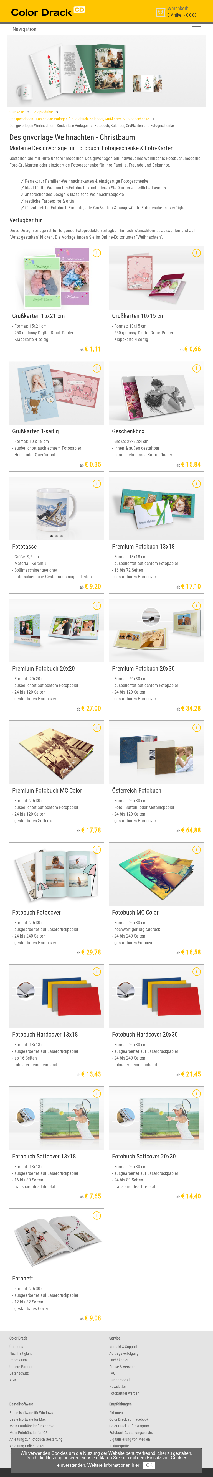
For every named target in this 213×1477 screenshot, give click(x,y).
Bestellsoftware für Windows (31, 1412)
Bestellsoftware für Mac (27, 1419)
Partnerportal (119, 1380)
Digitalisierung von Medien (129, 1439)
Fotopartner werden (124, 1393)
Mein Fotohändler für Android (31, 1426)
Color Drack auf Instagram (129, 1426)
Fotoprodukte (42, 112)
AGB (12, 1380)
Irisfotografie (119, 1446)
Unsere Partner (20, 1366)
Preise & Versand (122, 1366)
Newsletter (117, 1386)
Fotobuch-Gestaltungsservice (131, 1432)
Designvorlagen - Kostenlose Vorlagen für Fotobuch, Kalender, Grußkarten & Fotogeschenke (79, 119)
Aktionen (116, 1412)
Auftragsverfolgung (124, 1353)
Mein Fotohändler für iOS (28, 1432)
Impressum (18, 1360)
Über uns (16, 1346)
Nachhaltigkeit (20, 1353)
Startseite (16, 112)
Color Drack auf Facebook (128, 1419)
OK (149, 1465)
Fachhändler (118, 1360)
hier (135, 1465)
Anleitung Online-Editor (26, 1446)
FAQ (112, 1373)
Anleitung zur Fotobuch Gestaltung (35, 1439)
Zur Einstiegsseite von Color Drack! (38, 5)
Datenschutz (19, 1373)
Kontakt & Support (123, 1346)
